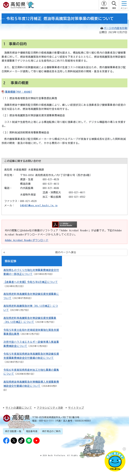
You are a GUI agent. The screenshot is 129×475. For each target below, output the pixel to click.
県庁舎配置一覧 (13, 431)
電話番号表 (32, 431)
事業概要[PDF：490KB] (18, 92)
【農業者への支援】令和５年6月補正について (30, 282)
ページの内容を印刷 (115, 28)
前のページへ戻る (65, 252)
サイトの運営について (19, 407)
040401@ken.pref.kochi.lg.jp (39, 205)
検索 (114, 8)
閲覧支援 (104, 8)
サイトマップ (76, 407)
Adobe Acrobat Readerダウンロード (26, 240)
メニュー (124, 8)
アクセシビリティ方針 (50, 407)
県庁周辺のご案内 (51, 431)
